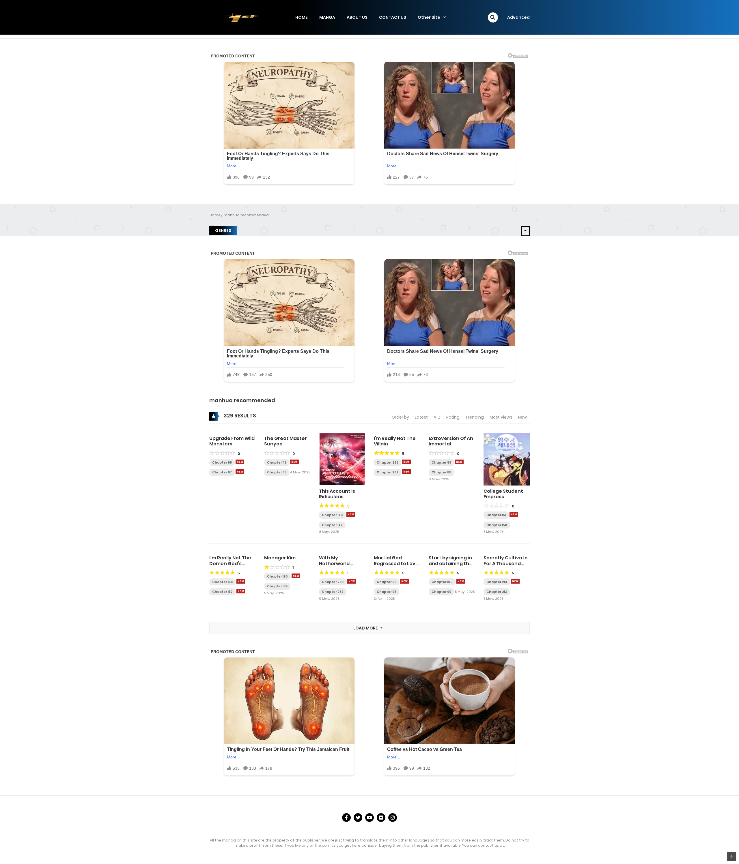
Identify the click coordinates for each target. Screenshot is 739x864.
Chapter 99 (441, 591)
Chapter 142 (332, 525)
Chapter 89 (441, 462)
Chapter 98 (222, 462)
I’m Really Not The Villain (395, 441)
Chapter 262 (387, 472)
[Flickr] (381, 817)
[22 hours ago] (515, 581)
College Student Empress (503, 494)
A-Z (437, 417)
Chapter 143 (332, 515)
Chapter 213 (496, 591)
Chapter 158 (222, 582)
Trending (474, 417)
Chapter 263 (387, 462)
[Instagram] (392, 817)
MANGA (327, 17)
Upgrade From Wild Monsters (232, 441)
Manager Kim (280, 557)
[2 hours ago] (294, 462)
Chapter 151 (496, 515)
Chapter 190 (277, 576)
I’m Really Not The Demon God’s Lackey (230, 563)
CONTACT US (392, 17)
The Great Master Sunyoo (285, 441)
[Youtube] (369, 817)
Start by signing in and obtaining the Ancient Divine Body (450, 566)
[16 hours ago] (404, 581)
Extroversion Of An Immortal (451, 441)
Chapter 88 (441, 472)
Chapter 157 (222, 591)
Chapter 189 (277, 586)
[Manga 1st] (238, 17)
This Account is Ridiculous (337, 494)
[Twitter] (358, 817)
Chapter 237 (333, 591)
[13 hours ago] (240, 581)
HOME (301, 17)
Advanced (518, 17)
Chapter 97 (222, 472)
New (522, 417)
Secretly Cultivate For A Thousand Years (506, 563)
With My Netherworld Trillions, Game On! (341, 563)
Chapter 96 (386, 582)
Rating (453, 417)
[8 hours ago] (406, 471)
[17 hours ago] (460, 581)
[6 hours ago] (514, 514)
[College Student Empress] (507, 459)
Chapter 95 (386, 591)
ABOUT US (357, 17)
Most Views (501, 417)
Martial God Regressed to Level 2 (397, 563)
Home (215, 215)
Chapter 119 (276, 462)
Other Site (429, 17)
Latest (421, 417)
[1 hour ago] (240, 462)
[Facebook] (346, 817)
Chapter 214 (496, 582)
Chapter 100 (442, 582)
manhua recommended (246, 215)
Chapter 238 (333, 582)
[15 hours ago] (240, 591)
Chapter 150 (496, 525)
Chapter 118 (276, 472)
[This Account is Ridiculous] (342, 459)
